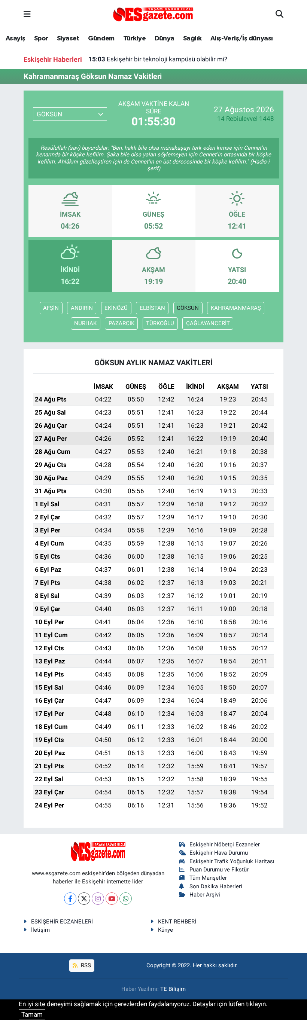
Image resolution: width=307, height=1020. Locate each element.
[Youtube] (112, 898)
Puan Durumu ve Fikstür (219, 869)
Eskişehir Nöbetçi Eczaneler (224, 844)
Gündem (101, 38)
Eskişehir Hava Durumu (218, 852)
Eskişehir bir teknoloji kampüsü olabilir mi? (157, 59)
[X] (84, 898)
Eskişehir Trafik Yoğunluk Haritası (231, 861)
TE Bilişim (173, 989)
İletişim (40, 929)
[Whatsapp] (125, 898)
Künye (165, 929)
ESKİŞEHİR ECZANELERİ (62, 921)
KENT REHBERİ (177, 921)
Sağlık (192, 38)
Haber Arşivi (204, 894)
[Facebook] (70, 898)
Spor (41, 38)
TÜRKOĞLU (160, 323)
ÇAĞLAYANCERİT (208, 323)
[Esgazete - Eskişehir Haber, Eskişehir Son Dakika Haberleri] (153, 14)
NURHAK (85, 323)
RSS (85, 965)
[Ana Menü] (27, 14)
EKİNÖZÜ (116, 308)
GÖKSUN (188, 308)
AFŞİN (51, 308)
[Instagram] (98, 898)
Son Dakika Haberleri (215, 886)
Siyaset (68, 38)
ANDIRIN (82, 308)
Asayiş (15, 38)
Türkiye (134, 38)
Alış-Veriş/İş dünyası (241, 38)
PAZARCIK (121, 323)
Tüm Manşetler (208, 877)
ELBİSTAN (152, 308)
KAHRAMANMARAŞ (236, 308)
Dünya (164, 38)
